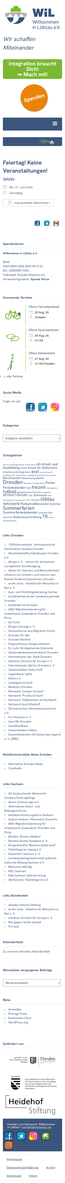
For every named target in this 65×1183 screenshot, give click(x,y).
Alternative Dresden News (25, 764)
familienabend (38, 483)
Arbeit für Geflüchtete (42, 468)
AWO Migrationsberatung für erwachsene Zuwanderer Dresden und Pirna (29, 613)
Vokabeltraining (9, 520)
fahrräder (27, 483)
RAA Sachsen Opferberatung (27, 875)
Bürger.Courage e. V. (21, 626)
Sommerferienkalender (20, 512)
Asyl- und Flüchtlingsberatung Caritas (32, 592)
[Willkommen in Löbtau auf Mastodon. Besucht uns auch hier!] (47, 1139)
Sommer (55, 504)
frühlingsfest (51, 488)
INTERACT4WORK (15, 495)
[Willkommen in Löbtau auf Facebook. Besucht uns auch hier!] (32, 410)
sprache (7, 517)
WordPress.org (18, 1022)
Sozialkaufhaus (18, 726)
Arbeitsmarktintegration (17, 472)
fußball (9, 491)
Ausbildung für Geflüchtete (14, 475)
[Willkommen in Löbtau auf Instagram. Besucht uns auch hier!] (56, 410)
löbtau (48, 499)
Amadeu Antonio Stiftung (24, 905)
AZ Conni (14, 622)
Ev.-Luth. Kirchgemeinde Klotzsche (30, 648)
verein (51, 517)
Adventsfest (30, 464)
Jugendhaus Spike (20, 674)
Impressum (14, 1159)
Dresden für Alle (19, 635)
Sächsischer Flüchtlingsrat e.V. (28, 880)
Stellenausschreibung (27, 517)
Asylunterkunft (46, 472)
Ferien (50, 482)
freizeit (39, 487)
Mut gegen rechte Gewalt (24, 922)
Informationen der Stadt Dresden (30, 657)
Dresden (13, 482)
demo (40, 478)
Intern (33, 1176)
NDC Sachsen (17, 871)
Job (30, 495)
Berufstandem (12, 478)
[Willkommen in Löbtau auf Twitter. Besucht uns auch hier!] (44, 410)
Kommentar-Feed (19, 1018)
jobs (49, 495)
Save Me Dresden (19, 721)
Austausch (51, 475)
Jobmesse (40, 495)
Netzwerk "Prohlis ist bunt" (25, 696)
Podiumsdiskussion (34, 504)
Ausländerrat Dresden (23, 605)
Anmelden (14, 1009)
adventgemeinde (17, 464)
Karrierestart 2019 (23, 500)
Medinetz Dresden (20, 687)
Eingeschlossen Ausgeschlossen (29, 644)
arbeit (23, 467)
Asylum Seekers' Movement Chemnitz (32, 819)
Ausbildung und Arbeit (36, 475)
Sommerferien (18, 508)
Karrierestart (8, 500)
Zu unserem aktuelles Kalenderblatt (26, 951)
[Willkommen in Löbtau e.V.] (32, 31)
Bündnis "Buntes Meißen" (24, 836)
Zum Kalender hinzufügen (31, 203)
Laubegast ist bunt (20, 683)
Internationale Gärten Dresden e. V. (31, 665)
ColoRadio (15, 768)
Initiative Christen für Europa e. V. (30, 661)
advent (6, 464)
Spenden (34, 98)
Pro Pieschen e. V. (20, 717)
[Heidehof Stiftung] (30, 1114)
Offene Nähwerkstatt (42, 353)
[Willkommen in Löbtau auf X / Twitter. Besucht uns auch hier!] (22, 1139)
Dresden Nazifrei (19, 639)
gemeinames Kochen (29, 492)
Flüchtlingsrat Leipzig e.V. (25, 849)
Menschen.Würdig (20, 867)
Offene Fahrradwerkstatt (44, 307)
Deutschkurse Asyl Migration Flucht (31, 631)
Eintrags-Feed (17, 1014)
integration (46, 492)
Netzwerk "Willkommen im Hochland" (32, 700)
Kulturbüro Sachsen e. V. (24, 854)
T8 (45, 516)
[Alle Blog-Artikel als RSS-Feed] (10, 1148)
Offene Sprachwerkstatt (43, 330)
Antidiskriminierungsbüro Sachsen (30, 815)
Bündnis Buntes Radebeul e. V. (28, 841)
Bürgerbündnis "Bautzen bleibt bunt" (32, 845)
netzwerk (11, 503)
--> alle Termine (13, 376)
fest (28, 487)
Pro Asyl (13, 926)
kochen (36, 500)
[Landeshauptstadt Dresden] (32, 1069)
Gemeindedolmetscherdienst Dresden (33, 652)
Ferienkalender (14, 487)
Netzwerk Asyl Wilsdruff (24, 704)
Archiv (50, 1167)
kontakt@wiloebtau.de (36, 1127)
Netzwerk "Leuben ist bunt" (26, 691)
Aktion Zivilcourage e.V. (23, 802)
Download (14, 1176)
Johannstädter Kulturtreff (25, 670)
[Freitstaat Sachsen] (32, 1091)
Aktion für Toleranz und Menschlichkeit (33, 570)
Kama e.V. (14, 678)
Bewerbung (29, 478)
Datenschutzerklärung (22, 1167)
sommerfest (45, 512)
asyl (35, 471)
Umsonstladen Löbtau (22, 730)
